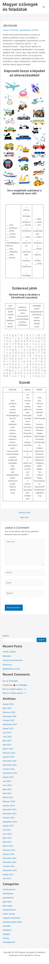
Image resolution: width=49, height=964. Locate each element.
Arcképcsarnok (9, 889)
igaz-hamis (7, 902)
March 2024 (8, 797)
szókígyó (6, 934)
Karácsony (7, 665)
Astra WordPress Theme (30, 955)
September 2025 (10, 724)
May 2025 (7, 741)
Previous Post (24, 513)
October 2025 (8, 720)
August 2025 (8, 728)
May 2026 (7, 708)
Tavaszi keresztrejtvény (13, 660)
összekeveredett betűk (12, 922)
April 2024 (7, 793)
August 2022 (8, 874)
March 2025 (8, 749)
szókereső (7, 930)
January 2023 (9, 854)
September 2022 (10, 870)
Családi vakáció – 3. (17, 689)
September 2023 (10, 822)
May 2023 (7, 838)
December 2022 (9, 858)
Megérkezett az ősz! (11, 669)
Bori (4, 681)
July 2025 (7, 732)
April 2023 (7, 842)
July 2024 (7, 781)
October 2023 (9, 818)
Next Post (24, 517)
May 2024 (7, 789)
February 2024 (9, 801)
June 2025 (7, 737)
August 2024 (8, 777)
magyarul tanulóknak (11, 918)
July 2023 (7, 830)
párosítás (6, 926)
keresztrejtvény (9, 910)
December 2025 (9, 716)
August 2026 (8, 704)
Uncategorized (9, 942)
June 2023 (7, 834)
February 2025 (9, 753)
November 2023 (9, 814)
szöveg (6, 938)
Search (6, 636)
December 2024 (9, 761)
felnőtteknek (8, 893)
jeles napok (7, 906)
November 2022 (9, 862)
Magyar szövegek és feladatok (20, 7)
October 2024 (9, 769)
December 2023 (9, 809)
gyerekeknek (25, 30)
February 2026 (9, 712)
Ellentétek (7, 656)
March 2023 (8, 846)
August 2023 (8, 826)
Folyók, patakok (9, 652)
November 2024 (9, 765)
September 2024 (10, 773)
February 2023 (9, 850)
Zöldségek (13, 681)
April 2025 (7, 745)
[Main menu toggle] (44, 7)
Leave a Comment (10, 30)
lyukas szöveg (9, 914)
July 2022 (7, 878)
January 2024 (9, 805)
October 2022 (8, 866)
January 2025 (8, 757)
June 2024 (7, 785)
